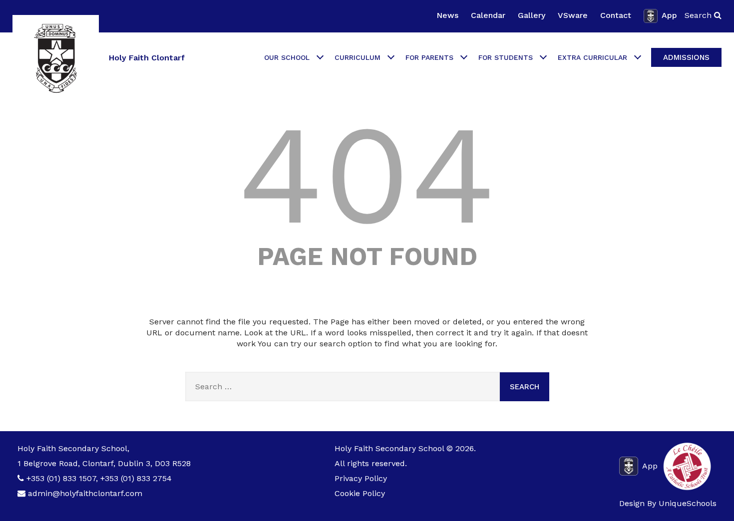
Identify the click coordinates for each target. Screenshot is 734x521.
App (669, 15)
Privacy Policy (361, 478)
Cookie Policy (360, 493)
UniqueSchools (688, 503)
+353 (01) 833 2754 (136, 478)
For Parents (429, 57)
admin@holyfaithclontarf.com (85, 493)
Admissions (686, 57)
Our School (287, 57)
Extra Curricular (592, 57)
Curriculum (357, 57)
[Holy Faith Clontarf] (55, 58)
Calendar (488, 15)
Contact (615, 15)
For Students (505, 57)
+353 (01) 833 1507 (61, 478)
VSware (573, 15)
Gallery (531, 15)
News (447, 15)
